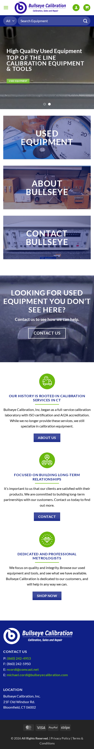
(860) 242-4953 (19, 658)
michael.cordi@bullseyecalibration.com (37, 675)
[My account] (76, 7)
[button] (6, 7)
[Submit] (85, 21)
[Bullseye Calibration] (40, 7)
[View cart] (86, 7)
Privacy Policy (60, 738)
